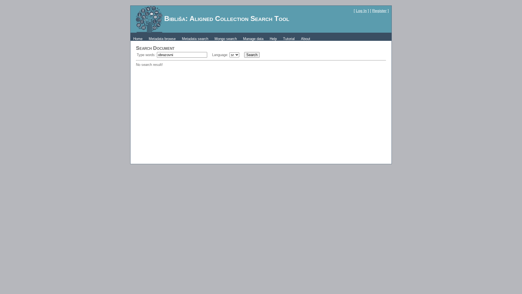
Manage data (253, 39)
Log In (361, 10)
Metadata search (195, 39)
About (305, 39)
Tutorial (289, 39)
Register (379, 10)
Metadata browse (162, 39)
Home (137, 39)
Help (273, 39)
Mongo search (226, 39)
